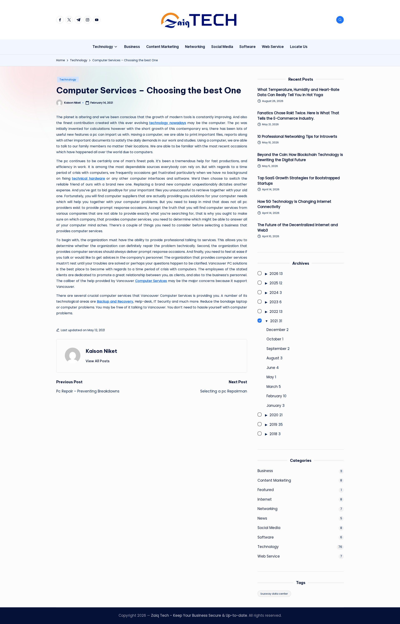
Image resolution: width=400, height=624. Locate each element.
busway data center (274, 594)
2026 (274, 273)
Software (266, 537)
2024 (274, 292)
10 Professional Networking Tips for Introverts (297, 136)
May (270, 377)
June (270, 367)
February (274, 395)
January (273, 405)
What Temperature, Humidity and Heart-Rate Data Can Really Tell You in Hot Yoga (298, 92)
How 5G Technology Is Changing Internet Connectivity (294, 204)
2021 (274, 320)
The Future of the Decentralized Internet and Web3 (298, 227)
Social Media (269, 527)
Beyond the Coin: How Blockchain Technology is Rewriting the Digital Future (300, 157)
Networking (268, 508)
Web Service (269, 556)
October (273, 339)
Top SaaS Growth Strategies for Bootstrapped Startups (299, 180)
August (272, 358)
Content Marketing (274, 480)
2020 (274, 414)
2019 (273, 424)
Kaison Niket (101, 351)
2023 (274, 301)
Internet (265, 499)
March (272, 386)
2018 (273, 433)
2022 (274, 311)
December (275, 329)
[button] (98, 361)
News (262, 518)
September (276, 348)
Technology (68, 79)
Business (265, 470)
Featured (266, 489)
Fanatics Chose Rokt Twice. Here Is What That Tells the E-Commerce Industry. (298, 115)
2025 (274, 283)
